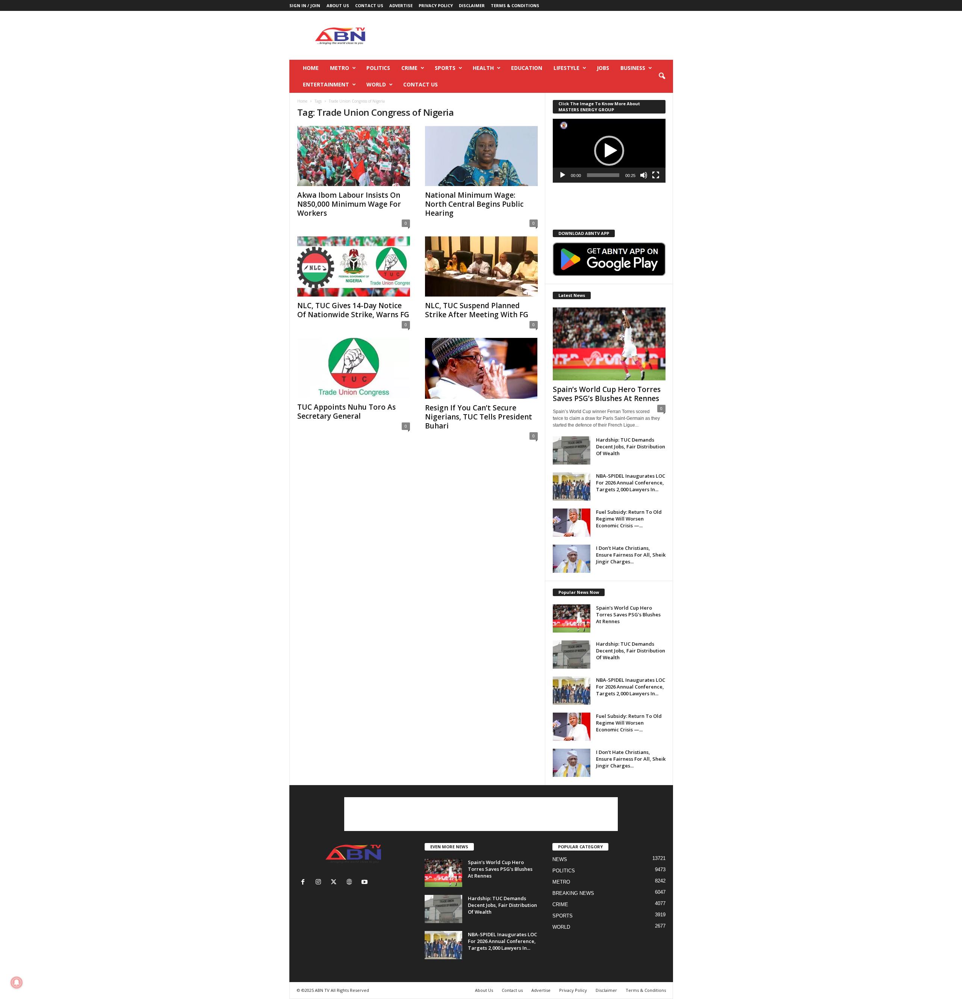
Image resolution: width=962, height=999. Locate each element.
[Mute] (643, 175)
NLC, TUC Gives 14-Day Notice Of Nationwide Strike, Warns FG (353, 310)
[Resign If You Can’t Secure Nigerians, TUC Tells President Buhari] (481, 368)
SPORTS (445, 67)
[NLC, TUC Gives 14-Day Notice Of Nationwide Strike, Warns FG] (353, 266)
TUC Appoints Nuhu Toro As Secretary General (346, 411)
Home (311, 67)
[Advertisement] (536, 35)
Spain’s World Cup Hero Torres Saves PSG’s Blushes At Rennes (607, 393)
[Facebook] (304, 882)
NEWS (559, 859)
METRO (339, 67)
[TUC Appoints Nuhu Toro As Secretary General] (353, 368)
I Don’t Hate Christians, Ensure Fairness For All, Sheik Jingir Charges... (631, 555)
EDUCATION (526, 67)
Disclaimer (472, 5)
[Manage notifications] (17, 982)
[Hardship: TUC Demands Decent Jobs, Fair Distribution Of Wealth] (571, 450)
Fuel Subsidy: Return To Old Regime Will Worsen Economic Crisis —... (629, 519)
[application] (609, 151)
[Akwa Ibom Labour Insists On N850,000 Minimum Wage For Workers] (353, 156)
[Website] (350, 882)
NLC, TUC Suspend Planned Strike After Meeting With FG (476, 310)
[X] (335, 882)
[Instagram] (320, 882)
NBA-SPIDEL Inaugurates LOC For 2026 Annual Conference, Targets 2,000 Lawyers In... (630, 482)
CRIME (409, 67)
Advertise (401, 5)
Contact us (369, 5)
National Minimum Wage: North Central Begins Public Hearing (474, 204)
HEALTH (483, 67)
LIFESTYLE (566, 67)
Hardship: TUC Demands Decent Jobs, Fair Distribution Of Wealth (630, 446)
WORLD (376, 84)
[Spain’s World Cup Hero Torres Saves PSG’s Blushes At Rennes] (609, 343)
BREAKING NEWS (573, 893)
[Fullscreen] (655, 175)
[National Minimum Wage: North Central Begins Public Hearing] (481, 156)
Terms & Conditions (515, 5)
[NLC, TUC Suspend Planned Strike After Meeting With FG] (481, 266)
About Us (338, 5)
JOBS (603, 67)
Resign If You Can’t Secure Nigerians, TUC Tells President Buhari (478, 417)
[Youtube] (365, 882)
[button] (661, 76)
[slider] (603, 175)
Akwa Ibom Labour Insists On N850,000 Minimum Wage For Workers (349, 204)
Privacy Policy (436, 5)
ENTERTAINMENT (326, 84)
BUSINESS (632, 67)
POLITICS (378, 67)
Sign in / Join (304, 5)
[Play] (562, 175)
